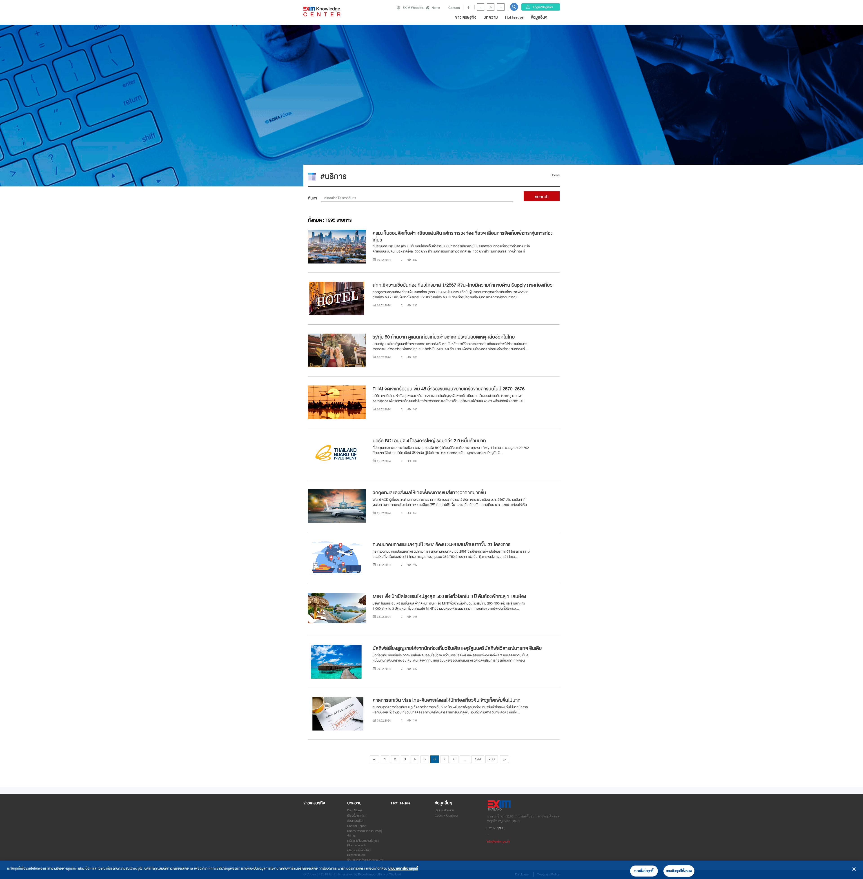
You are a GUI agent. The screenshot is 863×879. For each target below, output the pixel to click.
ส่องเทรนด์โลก (355, 820)
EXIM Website (413, 8)
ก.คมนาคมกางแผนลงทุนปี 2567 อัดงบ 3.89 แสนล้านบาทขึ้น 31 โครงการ (441, 544)
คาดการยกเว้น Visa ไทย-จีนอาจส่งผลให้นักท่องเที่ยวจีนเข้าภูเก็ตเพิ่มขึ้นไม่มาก (446, 700)
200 (492, 759)
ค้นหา (312, 198)
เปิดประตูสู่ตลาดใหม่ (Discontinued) (359, 852)
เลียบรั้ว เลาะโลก (356, 815)
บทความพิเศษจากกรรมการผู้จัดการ (364, 833)
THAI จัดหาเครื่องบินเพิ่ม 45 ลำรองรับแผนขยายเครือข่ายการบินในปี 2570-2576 (449, 388)
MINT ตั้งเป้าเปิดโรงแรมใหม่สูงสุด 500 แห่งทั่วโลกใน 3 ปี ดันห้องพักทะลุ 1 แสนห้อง (450, 596)
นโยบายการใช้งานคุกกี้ (403, 868)
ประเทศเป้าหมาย (444, 810)
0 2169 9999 (496, 828)
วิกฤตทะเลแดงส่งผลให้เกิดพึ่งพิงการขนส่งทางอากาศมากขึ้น (429, 492)
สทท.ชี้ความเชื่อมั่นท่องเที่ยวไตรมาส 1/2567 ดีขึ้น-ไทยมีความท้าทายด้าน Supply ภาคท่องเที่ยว (463, 285)
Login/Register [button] (543, 7)
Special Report (356, 825)
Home (436, 8)
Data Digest (354, 810)
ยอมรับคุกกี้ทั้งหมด (679, 871)
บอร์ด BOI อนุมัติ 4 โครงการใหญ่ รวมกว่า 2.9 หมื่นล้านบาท (429, 440)
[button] (514, 7)
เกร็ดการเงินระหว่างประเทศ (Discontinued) (363, 843)
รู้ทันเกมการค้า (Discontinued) (365, 860)
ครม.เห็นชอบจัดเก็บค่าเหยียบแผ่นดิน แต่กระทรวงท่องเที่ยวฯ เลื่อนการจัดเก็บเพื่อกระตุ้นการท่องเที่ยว (463, 236)
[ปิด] (854, 869)
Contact (454, 8)
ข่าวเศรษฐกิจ (465, 17)
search (542, 197)
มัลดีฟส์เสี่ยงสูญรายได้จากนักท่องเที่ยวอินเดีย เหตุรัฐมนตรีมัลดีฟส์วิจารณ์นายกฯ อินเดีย (457, 648)
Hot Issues (514, 17)
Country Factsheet (446, 815)
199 (478, 759)
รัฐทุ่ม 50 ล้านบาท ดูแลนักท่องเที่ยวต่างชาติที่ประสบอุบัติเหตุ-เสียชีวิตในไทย (444, 337)
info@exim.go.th (498, 841)
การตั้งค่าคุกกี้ (643, 871)
